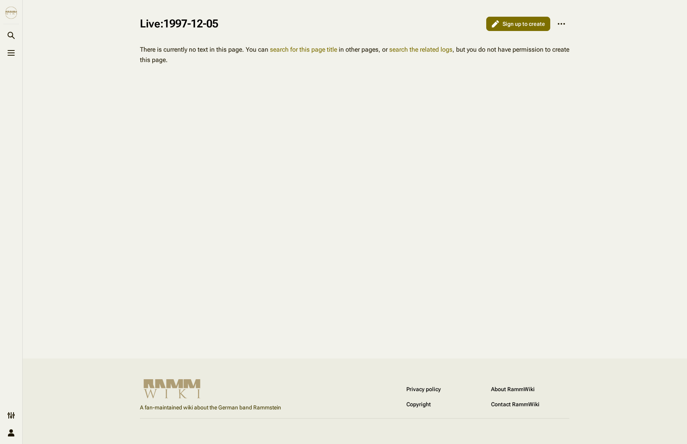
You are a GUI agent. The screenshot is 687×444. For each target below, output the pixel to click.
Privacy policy (423, 389)
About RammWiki (513, 389)
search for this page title (303, 49)
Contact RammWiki (515, 404)
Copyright (418, 404)
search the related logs (420, 49)
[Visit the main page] (11, 13)
